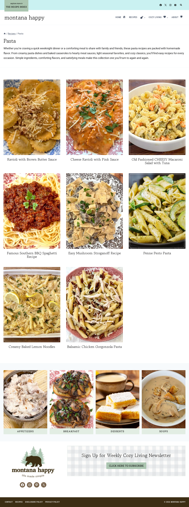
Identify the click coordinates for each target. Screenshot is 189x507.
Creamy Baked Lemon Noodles (32, 346)
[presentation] (32, 117)
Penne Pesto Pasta (157, 253)
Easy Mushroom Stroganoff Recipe (94, 253)
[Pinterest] (175, 5)
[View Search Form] (181, 5)
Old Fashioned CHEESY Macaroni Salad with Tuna (157, 161)
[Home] (5, 33)
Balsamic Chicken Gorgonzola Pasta (94, 346)
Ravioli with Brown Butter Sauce (32, 159)
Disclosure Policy (34, 502)
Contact (9, 502)
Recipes (19, 502)
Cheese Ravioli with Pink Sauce (95, 159)
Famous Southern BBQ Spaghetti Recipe (32, 254)
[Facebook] (160, 5)
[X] (165, 5)
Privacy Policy (52, 502)
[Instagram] (170, 5)
